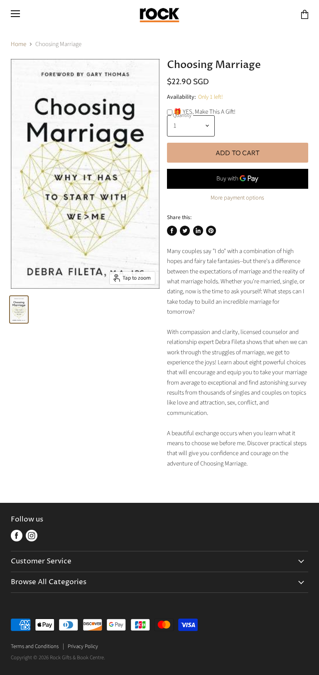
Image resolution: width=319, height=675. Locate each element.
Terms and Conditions (35, 646)
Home (18, 44)
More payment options (237, 198)
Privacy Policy (83, 646)
